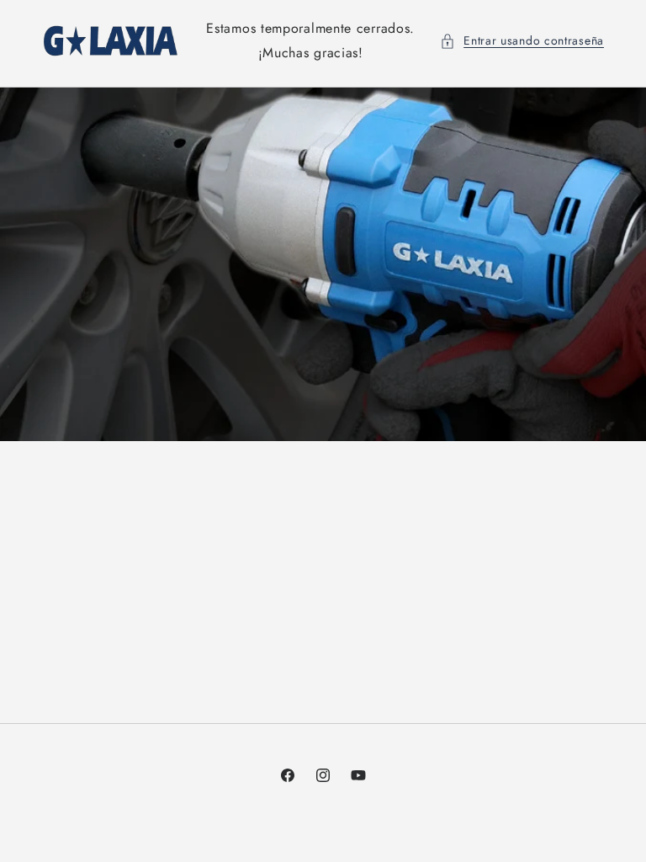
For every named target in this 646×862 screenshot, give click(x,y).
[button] (522, 40)
